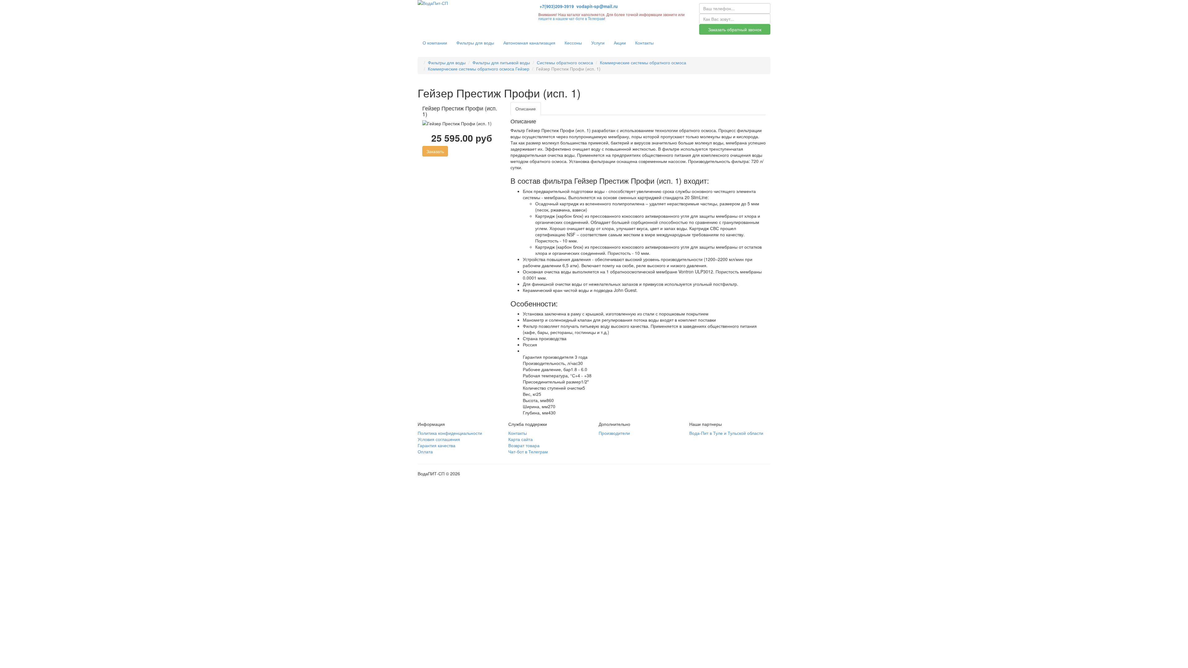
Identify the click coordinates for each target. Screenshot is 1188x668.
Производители (614, 433)
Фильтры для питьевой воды (501, 62)
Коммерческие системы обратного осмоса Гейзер (478, 69)
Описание (525, 108)
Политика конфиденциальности (450, 433)
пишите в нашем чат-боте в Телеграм (571, 18)
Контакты (644, 43)
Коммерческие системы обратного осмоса (643, 62)
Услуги (598, 43)
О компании (435, 43)
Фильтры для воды (475, 43)
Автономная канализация (529, 43)
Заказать (435, 151)
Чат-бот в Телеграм (528, 451)
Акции (620, 43)
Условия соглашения (439, 439)
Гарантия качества (436, 445)
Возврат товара (524, 445)
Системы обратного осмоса (565, 62)
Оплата (425, 451)
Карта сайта (520, 439)
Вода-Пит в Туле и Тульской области (726, 433)
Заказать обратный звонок (734, 29)
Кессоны (573, 43)
